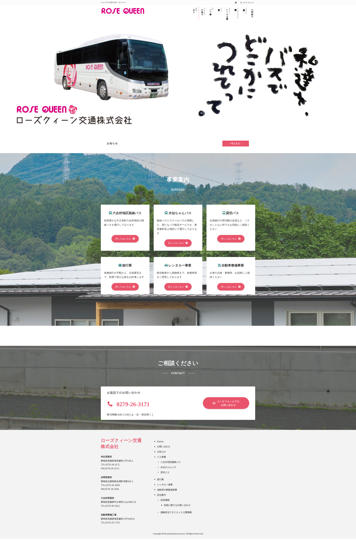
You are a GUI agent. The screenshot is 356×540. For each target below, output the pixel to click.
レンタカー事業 (165, 484)
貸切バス (164, 472)
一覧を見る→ (235, 143)
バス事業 (161, 456)
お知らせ (161, 451)
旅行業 (160, 479)
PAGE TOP (345, 521)
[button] (125, 239)
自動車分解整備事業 (167, 489)
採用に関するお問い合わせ (177, 505)
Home (160, 441)
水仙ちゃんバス (168, 467)
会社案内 (161, 494)
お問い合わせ (163, 446)
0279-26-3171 (133, 404)
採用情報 (164, 499)
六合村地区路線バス (170, 462)
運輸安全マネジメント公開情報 (176, 512)
